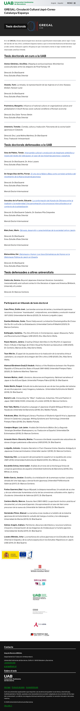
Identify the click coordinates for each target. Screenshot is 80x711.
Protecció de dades (18, 687)
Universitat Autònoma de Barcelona (18, 3)
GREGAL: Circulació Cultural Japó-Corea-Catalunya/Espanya (30, 11)
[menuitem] (53, 3)
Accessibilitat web (32, 687)
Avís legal (7, 687)
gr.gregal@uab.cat (10, 666)
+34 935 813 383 (9, 663)
